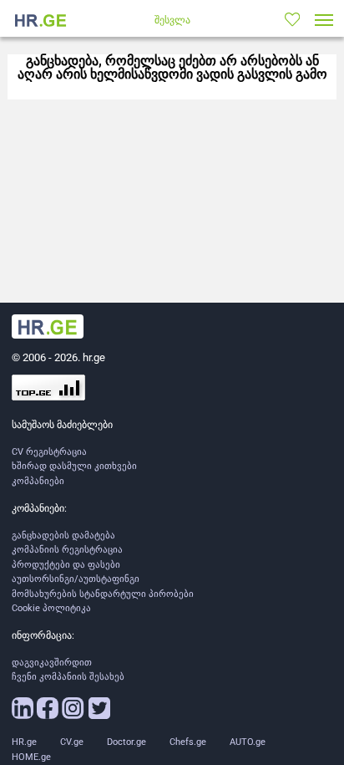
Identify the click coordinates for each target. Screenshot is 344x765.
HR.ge (24, 742)
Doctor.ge (126, 742)
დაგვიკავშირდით (52, 662)
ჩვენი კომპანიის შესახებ (68, 676)
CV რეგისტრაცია (49, 451)
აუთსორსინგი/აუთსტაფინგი (75, 579)
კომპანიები (38, 481)
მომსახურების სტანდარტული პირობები (103, 594)
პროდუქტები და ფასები (66, 564)
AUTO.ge (248, 742)
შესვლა (172, 20)
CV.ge (71, 742)
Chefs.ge (187, 742)
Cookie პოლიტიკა (51, 608)
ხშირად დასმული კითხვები (74, 466)
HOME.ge (31, 757)
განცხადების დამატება (63, 535)
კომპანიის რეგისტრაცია (67, 549)
